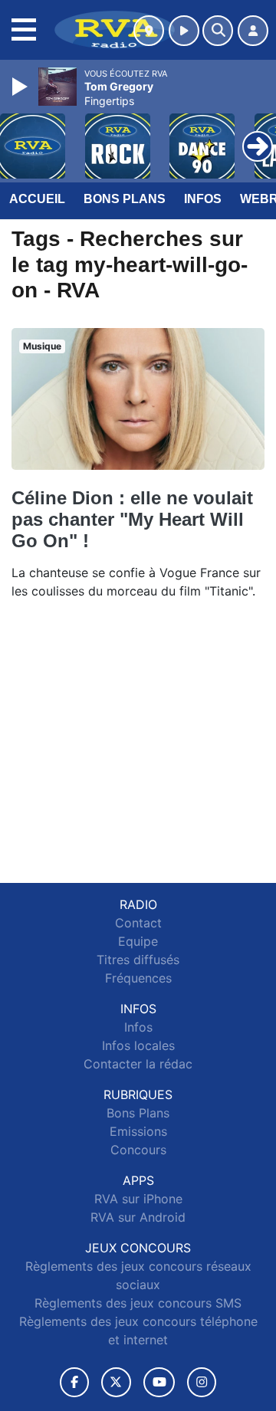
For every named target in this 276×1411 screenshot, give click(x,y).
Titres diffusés (138, 959)
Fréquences (138, 978)
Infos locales (138, 1045)
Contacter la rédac (138, 1063)
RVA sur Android (138, 1217)
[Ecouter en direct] (184, 30)
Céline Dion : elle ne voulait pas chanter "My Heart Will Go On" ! (132, 519)
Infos (203, 198)
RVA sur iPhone (138, 1198)
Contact (138, 922)
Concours (138, 1149)
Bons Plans (125, 198)
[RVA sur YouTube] (159, 1382)
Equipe (138, 941)
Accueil (37, 198)
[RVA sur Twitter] (116, 1382)
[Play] (21, 86)
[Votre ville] (148, 30)
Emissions (138, 1131)
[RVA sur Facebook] (74, 1382)
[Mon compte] (253, 30)
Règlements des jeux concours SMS (138, 1303)
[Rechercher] (217, 30)
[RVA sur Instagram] (201, 1382)
